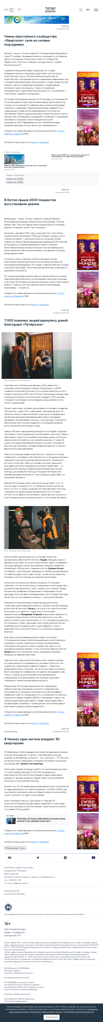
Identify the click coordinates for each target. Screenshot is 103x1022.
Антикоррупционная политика (17, 978)
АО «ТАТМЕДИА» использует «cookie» (19, 982)
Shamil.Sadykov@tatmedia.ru (16, 1001)
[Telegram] (37, 857)
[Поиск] (81, 10)
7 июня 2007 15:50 (62, 192)
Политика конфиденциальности (17, 994)
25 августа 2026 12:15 (61, 313)
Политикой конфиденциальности (79, 1012)
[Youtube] (93, 857)
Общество (65, 26)
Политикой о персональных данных (46, 1012)
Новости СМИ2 (14, 179)
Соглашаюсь (52, 1017)
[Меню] (96, 10)
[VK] (9, 857)
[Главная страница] (50, 9)
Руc (6, 10)
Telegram (44, 142)
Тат (19, 10)
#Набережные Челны (15, 848)
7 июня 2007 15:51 (62, 29)
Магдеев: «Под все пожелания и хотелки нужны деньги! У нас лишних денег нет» (41, 820)
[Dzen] (65, 857)
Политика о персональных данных (18, 973)
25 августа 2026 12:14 (61, 731)
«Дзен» (33, 142)
